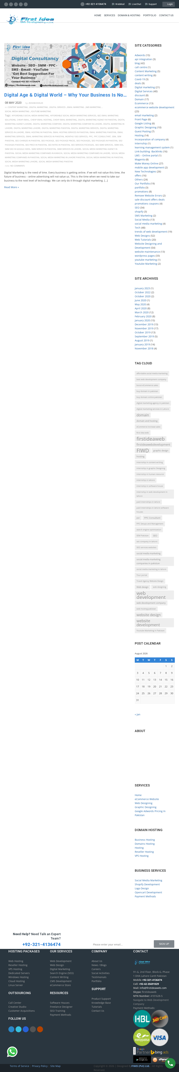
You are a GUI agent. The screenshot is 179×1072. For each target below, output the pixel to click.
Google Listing (143, 123)
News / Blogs (99, 965)
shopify (139, 211)
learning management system (152, 147)
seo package (47, 140)
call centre (141, 67)
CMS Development (60, 981)
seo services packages (82, 144)
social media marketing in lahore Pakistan (63, 157)
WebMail (119, 4)
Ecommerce (141, 103)
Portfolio (149, 15)
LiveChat (136, 4)
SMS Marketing (93, 107)
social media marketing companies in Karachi (38, 153)
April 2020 (141, 308)
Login (169, 4)
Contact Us (98, 1010)
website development (148, 622)
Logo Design (142, 888)
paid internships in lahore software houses (153, 510)
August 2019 (142, 340)
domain (143, 414)
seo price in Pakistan (36, 144)
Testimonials (99, 977)
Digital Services (57, 107)
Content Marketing (18, 107)
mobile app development (149, 167)
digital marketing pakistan (56, 128)
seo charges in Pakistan (27, 140)
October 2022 (143, 292)
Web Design (57, 965)
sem (114, 136)
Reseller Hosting (144, 851)
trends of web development (151, 231)
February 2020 (143, 316)
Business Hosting (145, 839)
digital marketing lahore (27, 128)
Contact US (166, 15)
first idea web (143, 432)
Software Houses (60, 1002)
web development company (151, 602)
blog (137, 63)
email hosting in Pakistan (38, 132)
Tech (137, 227)
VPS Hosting (142, 855)
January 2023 (142, 288)
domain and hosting (147, 420)
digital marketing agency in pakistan (97, 119)
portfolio (140, 187)
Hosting (139, 135)
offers (138, 175)
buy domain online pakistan (149, 397)
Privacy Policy (40, 1066)
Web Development (60, 961)
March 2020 (142, 312)
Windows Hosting (18, 977)
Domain (139, 99)
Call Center (14, 1002)
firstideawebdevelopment (153, 444)
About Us (97, 961)
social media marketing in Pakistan (104, 157)
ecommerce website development (154, 107)
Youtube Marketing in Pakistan (150, 630)
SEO (137, 207)
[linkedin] (16, 4)
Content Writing (59, 977)
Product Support (101, 998)
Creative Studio (17, 1006)
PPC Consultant (102, 136)
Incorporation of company (150, 139)
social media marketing (17, 111)
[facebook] (6, 4)
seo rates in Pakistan (59, 144)
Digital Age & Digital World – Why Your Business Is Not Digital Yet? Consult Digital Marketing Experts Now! (65, 95)
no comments (17, 165)
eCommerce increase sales (148, 427)
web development (151, 595)
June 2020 (140, 300)
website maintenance (147, 251)
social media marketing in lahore (151, 569)
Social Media (142, 219)
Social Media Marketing (148, 880)
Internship (141, 143)
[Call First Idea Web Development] (170, 1063)
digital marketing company (47, 124)
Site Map (55, 1066)
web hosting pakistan (146, 609)
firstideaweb (151, 438)
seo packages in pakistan (104, 140)
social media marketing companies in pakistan (148, 561)
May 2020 (140, 304)
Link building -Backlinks (148, 151)
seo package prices (65, 140)
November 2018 (144, 348)
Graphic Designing (145, 127)
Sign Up (164, 943)
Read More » (11, 187)
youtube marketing (146, 259)
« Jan (137, 714)
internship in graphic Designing (151, 468)
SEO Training (57, 1010)
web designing (159, 587)
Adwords (140, 55)
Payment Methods (145, 896)
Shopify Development (147, 884)
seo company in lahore (147, 541)
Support (153, 4)
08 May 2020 (13, 103)
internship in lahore (146, 480)
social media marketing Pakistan (56, 161)
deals (138, 83)
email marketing (75, 107)
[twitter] (11, 4)
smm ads (118, 144)
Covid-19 (140, 79)
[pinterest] (21, 4)
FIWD (143, 450)
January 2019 (142, 344)
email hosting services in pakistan (70, 132)
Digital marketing (38, 107)
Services (109, 15)
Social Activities (101, 973)
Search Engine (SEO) (62, 973)
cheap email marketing (65, 119)
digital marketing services (85, 128)
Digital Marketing (60, 969)
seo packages (83, 140)
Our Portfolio (142, 183)
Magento (140, 159)
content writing (144, 75)
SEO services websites (146, 547)
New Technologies (145, 171)
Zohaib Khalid (36, 103)
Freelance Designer (61, 1006)
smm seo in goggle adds (17, 149)
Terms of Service (20, 1066)
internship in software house (150, 486)
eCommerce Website (147, 799)
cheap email (23, 119)
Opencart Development (148, 892)
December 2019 (144, 324)
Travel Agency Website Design (150, 581)
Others (139, 179)
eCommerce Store (60, 985)
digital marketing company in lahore (82, 124)
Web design (143, 587)
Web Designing (143, 803)
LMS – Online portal (146, 155)
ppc (91, 136)
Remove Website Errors (148, 195)
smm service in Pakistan (43, 149)
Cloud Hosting (16, 981)
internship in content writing (150, 462)
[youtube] (26, 4)
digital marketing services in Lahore (153, 409)
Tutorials (97, 1006)
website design (149, 614)
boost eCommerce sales (147, 385)
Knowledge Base (101, 1002)
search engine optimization (149, 529)
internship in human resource (150, 474)
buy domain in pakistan (147, 391)
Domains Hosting (145, 843)
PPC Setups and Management (150, 523)
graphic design (160, 450)
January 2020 (142, 320)
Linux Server (15, 985)
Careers (96, 969)
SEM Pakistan (143, 535)
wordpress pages (145, 255)
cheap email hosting (41, 119)
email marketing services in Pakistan (45, 136)
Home (97, 15)
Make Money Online (146, 163)
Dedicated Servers (19, 973)
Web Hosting (15, 961)
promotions (141, 191)
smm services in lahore (69, 149)
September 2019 (144, 336)
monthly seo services (76, 136)
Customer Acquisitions (21, 1010)
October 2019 (143, 332)
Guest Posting (143, 131)
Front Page (141, 119)
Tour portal (142, 575)
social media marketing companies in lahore (87, 153)
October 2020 (143, 296)
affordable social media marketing (30, 115)
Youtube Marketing (41, 111)
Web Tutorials (143, 239)
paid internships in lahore (148, 502)
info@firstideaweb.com (155, 755)
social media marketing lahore (21, 161)
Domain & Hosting (129, 15)
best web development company (151, 379)
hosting (140, 456)
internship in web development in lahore (152, 494)
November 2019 (144, 328)
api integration (143, 59)
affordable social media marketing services (73, 115)
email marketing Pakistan (103, 132)
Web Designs (142, 235)
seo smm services (104, 144)
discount (140, 95)
